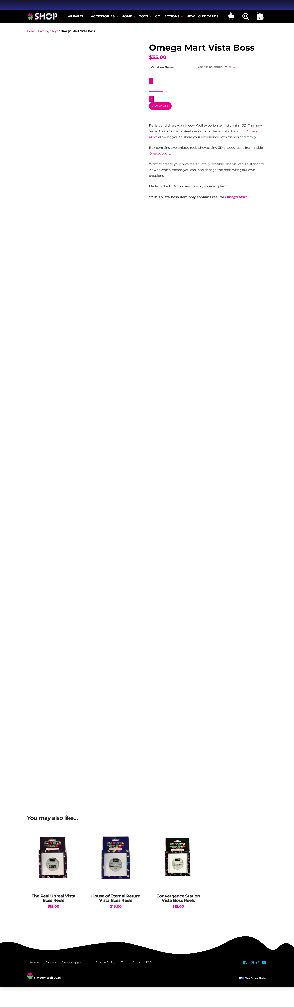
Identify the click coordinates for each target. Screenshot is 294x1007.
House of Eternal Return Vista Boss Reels (115, 898)
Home (31, 31)
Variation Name (162, 67)
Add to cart (160, 105)
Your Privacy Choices (256, 978)
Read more (116, 883)
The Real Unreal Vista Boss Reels (53, 898)
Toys (55, 31)
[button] (230, 16)
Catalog (43, 31)
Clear (231, 67)
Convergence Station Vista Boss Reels (178, 898)
